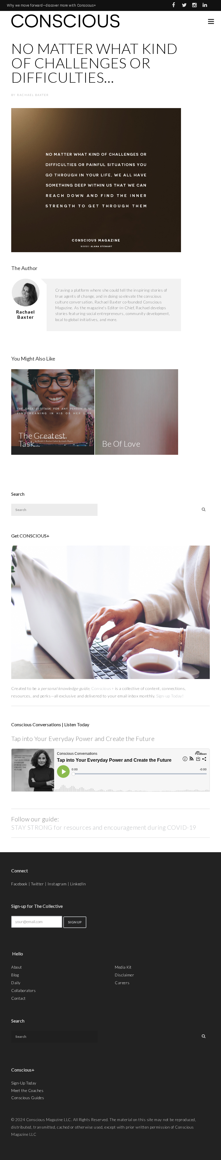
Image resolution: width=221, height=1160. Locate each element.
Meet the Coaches (27, 1090)
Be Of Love (121, 444)
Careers (122, 982)
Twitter (37, 884)
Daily (16, 982)
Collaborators (23, 990)
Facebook (19, 884)
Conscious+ (102, 688)
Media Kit (123, 967)
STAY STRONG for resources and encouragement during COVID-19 (103, 827)
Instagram (57, 884)
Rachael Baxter (33, 95)
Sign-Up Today (24, 1083)
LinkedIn (78, 884)
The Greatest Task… (42, 439)
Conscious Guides (27, 1097)
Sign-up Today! (170, 695)
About (16, 967)
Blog (15, 975)
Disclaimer (124, 975)
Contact (18, 998)
